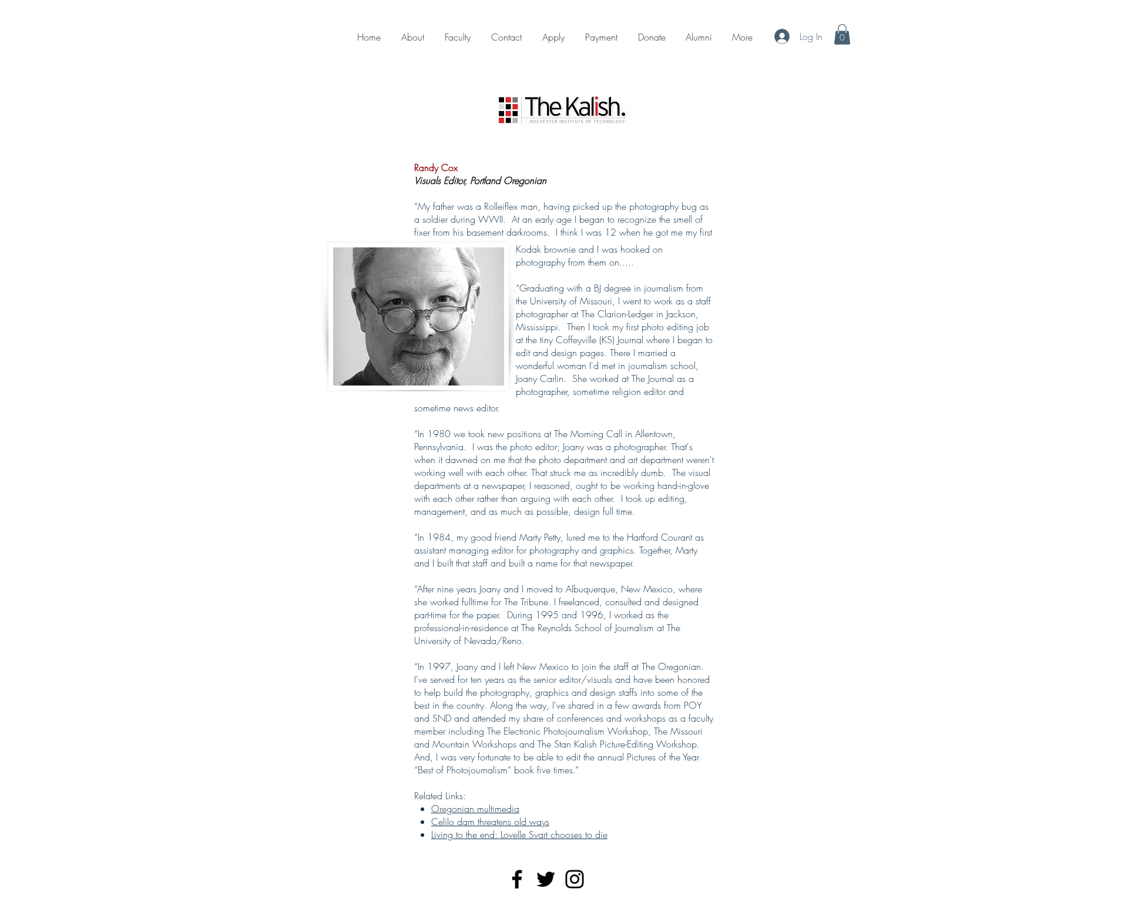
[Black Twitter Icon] (545, 879)
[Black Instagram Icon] (574, 879)
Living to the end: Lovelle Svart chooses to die (519, 834)
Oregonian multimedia (475, 808)
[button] (842, 34)
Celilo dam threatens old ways (490, 821)
